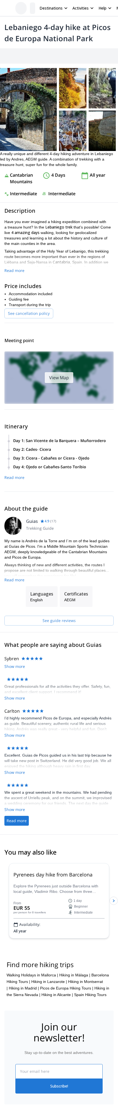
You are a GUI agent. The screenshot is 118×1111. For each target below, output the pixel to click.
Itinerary (95, 56)
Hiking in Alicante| (57, 1102)
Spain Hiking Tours (90, 1102)
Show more (14, 796)
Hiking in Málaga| (74, 1082)
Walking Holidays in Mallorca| (32, 1082)
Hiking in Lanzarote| (49, 1089)
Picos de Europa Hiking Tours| (66, 1096)
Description (33, 56)
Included (74, 56)
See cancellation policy (29, 363)
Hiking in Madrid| (24, 1096)
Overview (10, 56)
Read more (14, 321)
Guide (112, 56)
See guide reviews (59, 695)
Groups (55, 56)
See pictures (101, 141)
